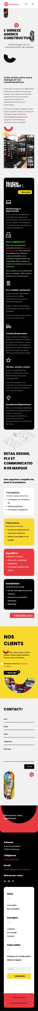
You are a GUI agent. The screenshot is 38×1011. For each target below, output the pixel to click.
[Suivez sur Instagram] (9, 881)
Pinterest (7, 666)
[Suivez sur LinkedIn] (4, 881)
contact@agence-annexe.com (17, 869)
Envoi (30, 766)
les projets (26, 192)
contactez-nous (23, 615)
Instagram (23, 664)
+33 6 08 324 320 (11, 859)
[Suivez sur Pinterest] (13, 881)
